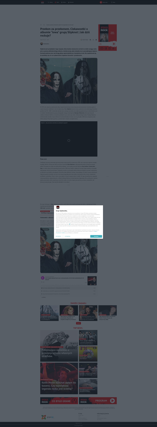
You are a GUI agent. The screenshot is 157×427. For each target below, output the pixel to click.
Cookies (63, 232)
